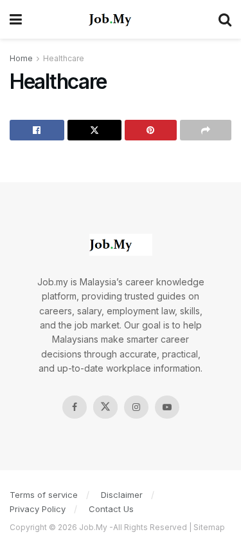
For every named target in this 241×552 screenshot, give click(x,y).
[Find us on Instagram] (136, 407)
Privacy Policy (38, 509)
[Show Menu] (16, 19)
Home (21, 58)
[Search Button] (225, 19)
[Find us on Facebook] (74, 407)
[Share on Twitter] (94, 130)
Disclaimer (122, 495)
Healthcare (63, 58)
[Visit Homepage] (120, 19)
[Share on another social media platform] (206, 130)
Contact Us (111, 509)
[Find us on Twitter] (105, 407)
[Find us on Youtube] (167, 407)
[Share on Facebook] (37, 130)
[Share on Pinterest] (151, 130)
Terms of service (44, 495)
